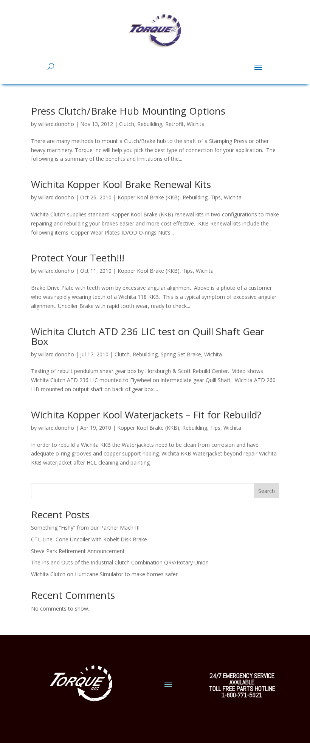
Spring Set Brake (181, 354)
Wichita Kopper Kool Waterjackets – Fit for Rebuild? (146, 414)
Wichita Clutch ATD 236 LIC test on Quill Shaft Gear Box (147, 336)
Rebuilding (149, 123)
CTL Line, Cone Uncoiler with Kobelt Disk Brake (89, 539)
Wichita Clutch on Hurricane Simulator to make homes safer (104, 574)
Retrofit (174, 123)
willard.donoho (56, 123)
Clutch (126, 123)
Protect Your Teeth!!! (77, 257)
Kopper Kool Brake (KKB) (149, 197)
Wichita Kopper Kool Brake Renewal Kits (121, 184)
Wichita (196, 123)
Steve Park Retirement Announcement (78, 551)
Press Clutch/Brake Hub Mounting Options (128, 111)
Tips (216, 197)
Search (266, 490)
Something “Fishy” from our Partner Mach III (85, 527)
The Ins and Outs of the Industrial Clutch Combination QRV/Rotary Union (120, 562)
